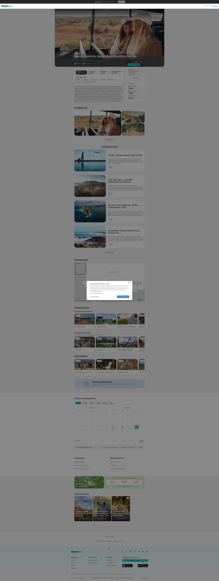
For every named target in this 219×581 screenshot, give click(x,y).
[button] (109, 293)
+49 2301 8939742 (214, 6)
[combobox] (128, 282)
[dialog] (109, 290)
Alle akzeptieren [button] (123, 296)
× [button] (130, 282)
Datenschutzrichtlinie (97, 291)
